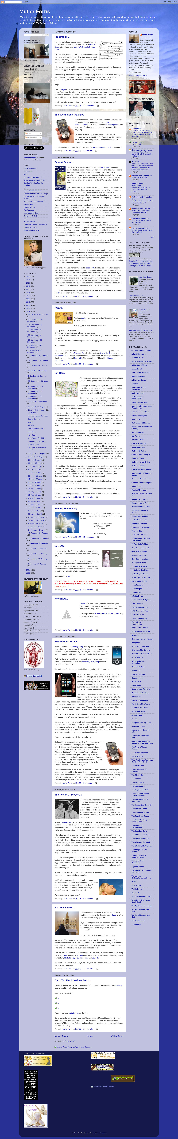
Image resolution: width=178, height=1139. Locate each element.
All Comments (32, 137)
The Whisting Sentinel (141, 842)
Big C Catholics (138, 432)
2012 (28, 299)
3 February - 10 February (38, 543)
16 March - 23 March (36, 520)
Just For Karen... (64, 907)
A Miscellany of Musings (142, 361)
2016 (28, 286)
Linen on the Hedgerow (141, 600)
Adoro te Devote (138, 376)
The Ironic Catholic (139, 809)
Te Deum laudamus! (140, 753)
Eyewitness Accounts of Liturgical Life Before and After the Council (142, 154)
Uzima (134, 881)
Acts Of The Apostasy (141, 372)
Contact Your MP (30, 227)
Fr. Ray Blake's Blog (140, 544)
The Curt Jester (138, 142)
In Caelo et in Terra (139, 566)
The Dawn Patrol (138, 786)
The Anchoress (138, 766)
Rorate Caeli (137, 162)
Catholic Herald (29, 207)
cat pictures (74, 1013)
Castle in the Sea (138, 447)
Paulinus (79, 958)
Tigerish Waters (138, 867)
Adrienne (118, 985)
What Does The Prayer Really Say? (141, 901)
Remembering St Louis (139, 177)
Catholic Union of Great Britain (35, 225)
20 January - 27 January (37, 554)
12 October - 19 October (37, 371)
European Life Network (141, 527)
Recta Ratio (136, 682)
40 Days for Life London (141, 350)
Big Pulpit (136, 436)
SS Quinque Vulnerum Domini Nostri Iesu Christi (142, 742)
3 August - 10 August (36, 457)
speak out (90, 268)
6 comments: (88, 497)
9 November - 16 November (34, 351)
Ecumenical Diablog (140, 516)
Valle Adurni (136, 885)
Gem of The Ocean (139, 551)
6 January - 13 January (37, 564)
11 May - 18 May (35, 495)
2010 (28, 305)
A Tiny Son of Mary (139, 365)
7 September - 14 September (34, 397)
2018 (28, 280)
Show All (152, 237)
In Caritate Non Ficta (140, 570)
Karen (114, 915)
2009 (28, 308)
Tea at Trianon (137, 756)
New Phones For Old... (68, 641)
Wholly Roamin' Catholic (142, 906)
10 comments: (89, 106)
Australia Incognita (139, 415)
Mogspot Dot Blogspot (141, 631)
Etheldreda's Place (139, 523)
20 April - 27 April (35, 504)
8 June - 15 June (35, 482)
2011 (28, 302)
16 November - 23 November (34, 346)
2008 (28, 312)
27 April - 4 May (34, 501)
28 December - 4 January (38, 314)
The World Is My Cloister (142, 846)
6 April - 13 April (34, 511)
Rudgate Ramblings (140, 700)
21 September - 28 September (35, 387)
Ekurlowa (83, 604)
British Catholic (138, 440)
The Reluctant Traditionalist (137, 826)
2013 (28, 296)
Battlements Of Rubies (141, 423)
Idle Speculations (139, 563)
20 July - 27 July (34, 463)
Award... (59, 308)
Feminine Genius (139, 535)
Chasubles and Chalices (142, 469)
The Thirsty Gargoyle (140, 218)
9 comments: (88, 899)
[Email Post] (98, 106)
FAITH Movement (30, 169)
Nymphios (136, 643)
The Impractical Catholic (142, 805)
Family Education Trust (32, 191)
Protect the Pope (138, 674)
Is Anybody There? (139, 581)
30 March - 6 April (35, 514)
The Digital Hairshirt (140, 790)
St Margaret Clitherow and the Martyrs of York (142, 231)
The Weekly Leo (137, 144)
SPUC (26, 174)
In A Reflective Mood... (144, 311)
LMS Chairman (137, 603)
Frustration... (62, 37)
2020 (28, 277)
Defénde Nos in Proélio (141, 503)
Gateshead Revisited (140, 548)
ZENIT (26, 219)
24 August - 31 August (37, 407)
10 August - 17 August (37, 454)
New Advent (28, 204)
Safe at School (103, 167)
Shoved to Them (138, 726)
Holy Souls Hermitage (140, 559)
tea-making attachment (102, 147)
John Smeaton (137, 585)
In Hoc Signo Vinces (140, 574)
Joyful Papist (137, 589)
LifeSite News (137, 596)
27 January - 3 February (37, 549)
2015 (28, 289)
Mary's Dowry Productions (137, 623)
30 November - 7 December (34, 336)
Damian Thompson (139, 490)
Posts (29, 133)
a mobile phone (112, 125)
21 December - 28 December (34, 320)
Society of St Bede (31, 216)
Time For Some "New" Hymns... (141, 330)
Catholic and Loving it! (141, 455)
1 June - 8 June (34, 485)
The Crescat (136, 779)
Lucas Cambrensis (139, 618)
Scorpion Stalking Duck (141, 722)
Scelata (135, 719)
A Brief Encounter (139, 354)
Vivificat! (135, 893)
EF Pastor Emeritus (139, 520)
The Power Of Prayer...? (68, 794)
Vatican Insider (29, 222)
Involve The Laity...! (137, 295)
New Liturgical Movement (142, 150)
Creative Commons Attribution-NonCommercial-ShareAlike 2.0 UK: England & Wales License (141, 263)
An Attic (135, 384)
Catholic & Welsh (139, 451)
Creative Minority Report (142, 483)
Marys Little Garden (140, 628)
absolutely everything (90, 662)
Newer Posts (61, 1036)
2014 (28, 292)
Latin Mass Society (31, 213)
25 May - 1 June (34, 489)
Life (25, 188)
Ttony (86, 958)
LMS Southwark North (141, 611)
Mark (66, 958)
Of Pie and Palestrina (140, 646)
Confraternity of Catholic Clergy (36, 194)
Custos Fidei (137, 486)
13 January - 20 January (37, 559)
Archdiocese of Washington (138, 184)
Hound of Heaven (61, 356)
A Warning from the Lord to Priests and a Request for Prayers (141, 189)
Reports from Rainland (141, 689)
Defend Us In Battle (139, 499)
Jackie (83, 318)
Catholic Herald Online (141, 462)
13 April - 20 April (35, 508)
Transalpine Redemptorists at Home (141, 877)
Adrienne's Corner (139, 380)
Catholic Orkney (138, 466)
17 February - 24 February (38, 533)
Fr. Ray (72, 958)
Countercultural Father (141, 479)
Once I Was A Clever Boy (142, 176)
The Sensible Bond (139, 831)
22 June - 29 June (35, 476)
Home (89, 1036)
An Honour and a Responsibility (139, 388)
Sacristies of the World (141, 704)
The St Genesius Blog (141, 835)
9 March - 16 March (36, 523)
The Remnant (29, 210)
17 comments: (89, 537)
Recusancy (136, 685)
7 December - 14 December (34, 331)
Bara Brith (78, 358)
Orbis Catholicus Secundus (138, 662)
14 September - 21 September (35, 392)
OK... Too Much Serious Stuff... (72, 980)
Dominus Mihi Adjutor (140, 507)
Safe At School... (64, 162)
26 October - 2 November (38, 361)
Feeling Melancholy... (67, 508)
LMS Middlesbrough (140, 228)
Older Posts (117, 1036)
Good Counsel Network (32, 177)
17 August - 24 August (37, 410)
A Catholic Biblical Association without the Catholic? (142, 202)
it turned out (66, 822)
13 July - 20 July (34, 466)
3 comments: (88, 590)
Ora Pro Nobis (137, 657)
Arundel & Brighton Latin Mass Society (142, 407)
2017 (28, 283)
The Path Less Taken (140, 816)
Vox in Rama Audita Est (141, 896)
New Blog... (61, 598)
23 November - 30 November (34, 341)
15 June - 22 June (35, 479)
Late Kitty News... (145, 277)
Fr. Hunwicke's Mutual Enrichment (141, 539)
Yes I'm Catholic (138, 921)
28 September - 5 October (38, 381)
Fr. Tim (80, 955)
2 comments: (88, 296)
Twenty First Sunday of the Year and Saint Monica (141, 212)
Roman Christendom (140, 693)
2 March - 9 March (35, 527)
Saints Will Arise (138, 711)
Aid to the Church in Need (33, 201)
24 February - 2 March (37, 530)
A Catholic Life (138, 358)
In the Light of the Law (141, 578)
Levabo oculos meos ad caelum (106, 614)
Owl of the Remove (107, 353)
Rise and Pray (79, 353)
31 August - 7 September (37, 402)
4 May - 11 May (34, 498)
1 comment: (88, 151)
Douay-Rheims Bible (31, 230)
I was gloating (77, 647)
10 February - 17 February (38, 538)
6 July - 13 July (34, 469)
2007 (28, 570)
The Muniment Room (140, 812)
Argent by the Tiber (139, 402)
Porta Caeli (136, 671)
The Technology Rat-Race (69, 114)
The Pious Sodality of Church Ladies (140, 821)
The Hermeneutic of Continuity (140, 800)
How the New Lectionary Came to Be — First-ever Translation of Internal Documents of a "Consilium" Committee (142, 167)
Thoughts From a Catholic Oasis (139, 856)
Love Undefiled (138, 615)
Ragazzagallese (138, 678)
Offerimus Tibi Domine (141, 209)
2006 (28, 573)
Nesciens (135, 635)
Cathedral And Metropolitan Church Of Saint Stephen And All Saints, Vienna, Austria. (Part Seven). (142, 133)
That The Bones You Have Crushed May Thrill (142, 761)
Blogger (103, 1133)
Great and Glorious (139, 555)
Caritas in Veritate (139, 443)
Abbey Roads (137, 369)
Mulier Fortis (34, 11)
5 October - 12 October (37, 376)
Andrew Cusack (138, 393)
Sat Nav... (60, 373)
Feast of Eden (137, 531)
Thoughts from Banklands (138, 862)
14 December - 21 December (34, 326)
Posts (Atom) (70, 1041)
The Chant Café (138, 775)
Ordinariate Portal (139, 667)
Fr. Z (70, 576)
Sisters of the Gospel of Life (34, 180)
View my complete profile (138, 75)
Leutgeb (62, 90)
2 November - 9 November (38, 355)
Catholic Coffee (138, 458)
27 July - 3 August (35, 460)
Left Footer (136, 592)
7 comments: (88, 1029)
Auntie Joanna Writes (140, 412)
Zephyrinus (136, 128)
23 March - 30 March (36, 517)
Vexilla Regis (137, 889)
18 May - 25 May (35, 492)
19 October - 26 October (37, 366)
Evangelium (28, 171)
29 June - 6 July (34, 473)
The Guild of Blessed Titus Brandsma (140, 794)
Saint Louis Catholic (140, 708)
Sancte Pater (137, 715)
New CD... (60, 546)
